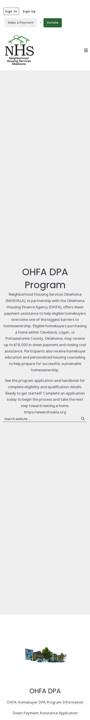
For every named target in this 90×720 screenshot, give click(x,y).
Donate (52, 22)
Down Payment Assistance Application (45, 712)
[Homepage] (19, 50)
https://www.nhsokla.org (45, 411)
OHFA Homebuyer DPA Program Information (45, 702)
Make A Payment (21, 22)
